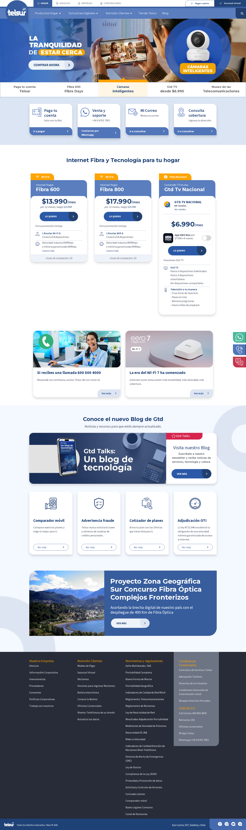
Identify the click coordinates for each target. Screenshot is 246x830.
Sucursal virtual (232, 3)
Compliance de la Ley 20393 (141, 774)
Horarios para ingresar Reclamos (96, 685)
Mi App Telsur (186, 733)
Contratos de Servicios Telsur (195, 670)
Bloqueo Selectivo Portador (195, 700)
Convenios (35, 692)
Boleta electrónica (88, 692)
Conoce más (48, 250)
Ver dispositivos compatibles (186, 283)
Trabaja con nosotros (41, 705)
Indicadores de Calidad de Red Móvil (146, 692)
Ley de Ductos (133, 767)
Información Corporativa (43, 672)
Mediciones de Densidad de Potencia (146, 726)
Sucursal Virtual (86, 672)
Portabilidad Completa (139, 672)
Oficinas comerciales (191, 726)
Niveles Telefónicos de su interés (96, 712)
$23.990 (68, 207)
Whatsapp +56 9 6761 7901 (194, 740)
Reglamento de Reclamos (140, 705)
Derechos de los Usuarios (193, 683)
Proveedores (36, 685)
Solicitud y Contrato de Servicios (144, 787)
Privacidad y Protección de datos (144, 780)
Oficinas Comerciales (89, 705)
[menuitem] (42, 3)
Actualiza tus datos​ (88, 719)
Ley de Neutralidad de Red (140, 712)
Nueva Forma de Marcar (139, 679)
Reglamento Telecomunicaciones (145, 699)
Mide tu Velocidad (135, 739)
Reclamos (83, 679)
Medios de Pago (86, 665)
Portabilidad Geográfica (139, 685)
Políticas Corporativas (42, 699)
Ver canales (180, 209)
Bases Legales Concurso (139, 807)
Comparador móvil (136, 800)
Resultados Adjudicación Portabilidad (147, 719)
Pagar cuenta (202, 3)
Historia (34, 665)
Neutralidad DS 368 (136, 732)
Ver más (42, 547)
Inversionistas (37, 679)
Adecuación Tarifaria (190, 676)
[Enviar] (242, 13)
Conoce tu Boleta (87, 699)
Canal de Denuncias (136, 814)
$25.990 (132, 207)
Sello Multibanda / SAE (138, 665)
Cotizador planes (135, 794)
